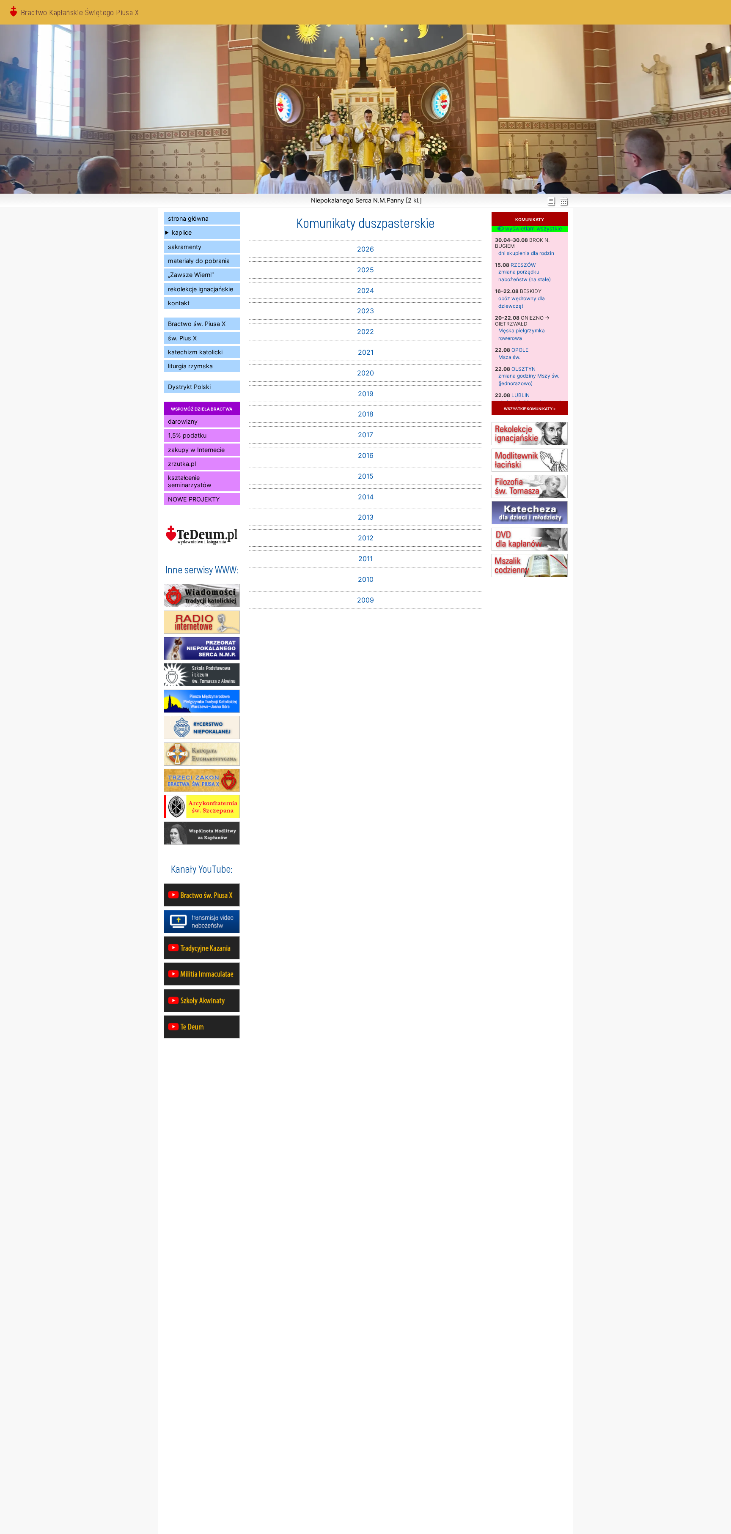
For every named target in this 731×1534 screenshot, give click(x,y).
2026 (365, 249)
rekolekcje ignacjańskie (200, 289)
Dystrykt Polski (189, 386)
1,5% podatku (187, 435)
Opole (519, 350)
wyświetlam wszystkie (532, 229)
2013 (366, 517)
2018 (366, 414)
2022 (365, 331)
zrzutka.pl (182, 463)
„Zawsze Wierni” (191, 274)
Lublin (520, 395)
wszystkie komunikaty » (529, 408)
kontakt (179, 303)
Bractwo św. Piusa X (196, 323)
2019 (366, 393)
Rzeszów (523, 265)
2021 (366, 352)
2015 (366, 476)
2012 (366, 538)
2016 (366, 455)
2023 (365, 311)
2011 (365, 558)
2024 (365, 290)
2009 (365, 600)
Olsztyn (523, 369)
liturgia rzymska (190, 366)
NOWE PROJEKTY (194, 499)
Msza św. (509, 357)
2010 (366, 579)
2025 (365, 270)
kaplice (182, 232)
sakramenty (184, 246)
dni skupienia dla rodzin (526, 253)
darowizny (183, 421)
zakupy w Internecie (196, 449)
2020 (365, 373)
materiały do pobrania (199, 260)
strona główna (188, 218)
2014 (366, 497)
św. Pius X (182, 338)
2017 (365, 434)
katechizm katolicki (195, 352)
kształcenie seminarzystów (190, 481)
